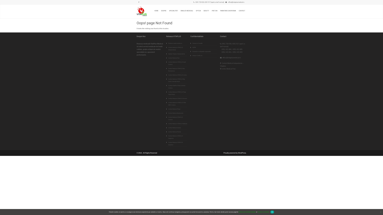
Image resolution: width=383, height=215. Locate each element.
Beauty (206, 11)
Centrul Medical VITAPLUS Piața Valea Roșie (177, 93)
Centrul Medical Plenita (174, 132)
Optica (198, 11)
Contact (242, 11)
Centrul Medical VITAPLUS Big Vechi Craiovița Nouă (176, 80)
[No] (381, 212)
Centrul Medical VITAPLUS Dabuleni (175, 144)
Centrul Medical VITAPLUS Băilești (177, 123)
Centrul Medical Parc (174, 58)
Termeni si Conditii (197, 43)
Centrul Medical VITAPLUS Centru (177, 75)
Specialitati (173, 11)
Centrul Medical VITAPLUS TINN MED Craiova (177, 104)
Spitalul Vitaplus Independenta (176, 54)
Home (156, 11)
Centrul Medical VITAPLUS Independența (175, 49)
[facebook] (139, 2)
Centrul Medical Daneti (174, 128)
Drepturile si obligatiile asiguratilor (201, 51)
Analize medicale (187, 11)
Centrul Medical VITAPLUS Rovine (177, 98)
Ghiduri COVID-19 (197, 55)
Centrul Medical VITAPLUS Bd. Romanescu (176, 70)
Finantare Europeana (228, 11)
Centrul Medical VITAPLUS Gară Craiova (177, 63)
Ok (272, 212)
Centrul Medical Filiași (174, 109)
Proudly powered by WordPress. (235, 153)
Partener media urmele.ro (175, 43)
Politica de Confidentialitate (247, 212)
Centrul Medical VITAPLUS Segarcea (175, 137)
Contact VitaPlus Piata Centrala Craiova (176, 87)
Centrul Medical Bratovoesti (175, 113)
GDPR (194, 47)
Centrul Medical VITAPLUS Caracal (175, 118)
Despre (163, 11)
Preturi (214, 11)
